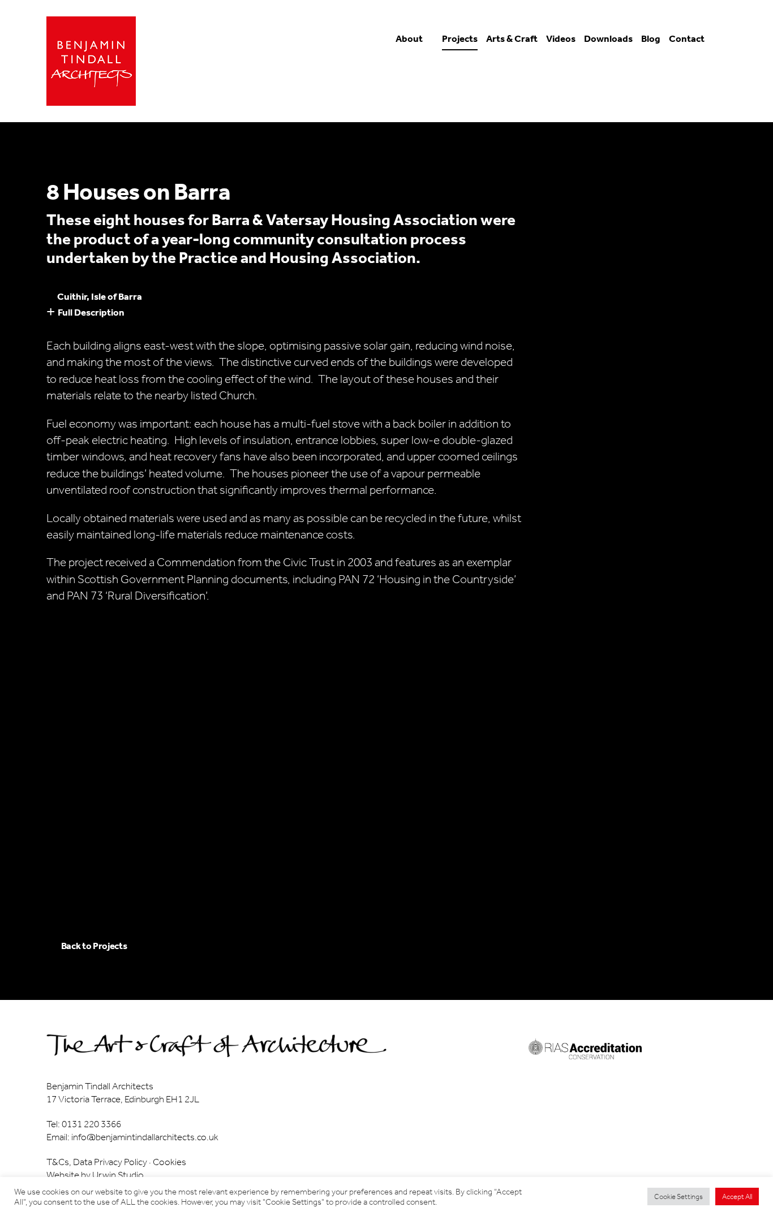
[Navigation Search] (718, 43)
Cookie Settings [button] (678, 1196)
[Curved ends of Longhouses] (386, 737)
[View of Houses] (231, 737)
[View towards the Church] (541, 737)
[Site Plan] (77, 857)
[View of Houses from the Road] (77, 737)
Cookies (169, 1161)
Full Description (91, 312)
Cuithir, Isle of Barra (99, 296)
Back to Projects (94, 945)
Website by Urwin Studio (95, 1174)
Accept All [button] (737, 1196)
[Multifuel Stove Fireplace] (696, 737)
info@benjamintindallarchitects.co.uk (144, 1136)
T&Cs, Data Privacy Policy (96, 1161)
